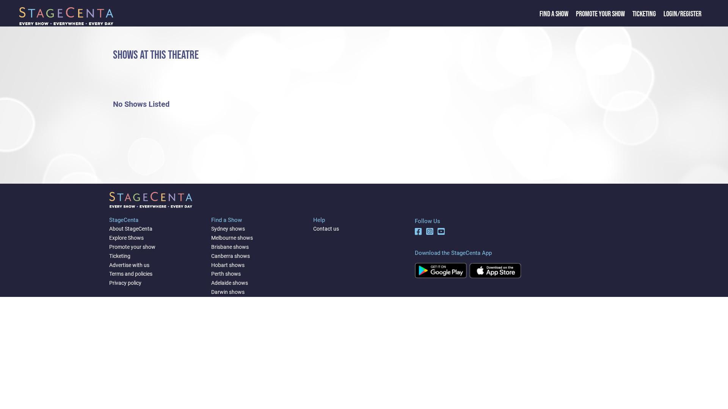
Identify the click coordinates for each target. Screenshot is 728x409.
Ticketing (644, 14)
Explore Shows (126, 238)
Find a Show (554, 14)
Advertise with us (129, 265)
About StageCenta (130, 229)
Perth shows (226, 274)
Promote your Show (600, 14)
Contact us (326, 229)
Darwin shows (228, 292)
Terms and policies (130, 274)
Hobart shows (228, 265)
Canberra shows (230, 256)
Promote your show (132, 247)
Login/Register (682, 14)
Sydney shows (228, 229)
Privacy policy (125, 283)
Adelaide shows (229, 283)
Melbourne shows (232, 238)
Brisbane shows (230, 247)
